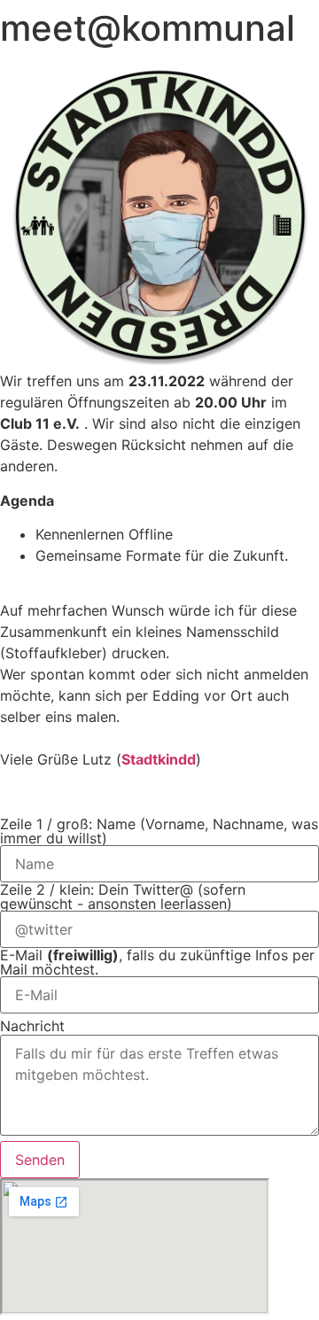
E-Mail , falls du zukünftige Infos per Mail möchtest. (157, 962)
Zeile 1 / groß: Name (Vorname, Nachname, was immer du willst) (159, 831)
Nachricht (32, 1026)
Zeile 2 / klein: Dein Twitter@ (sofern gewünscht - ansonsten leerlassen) (122, 896)
